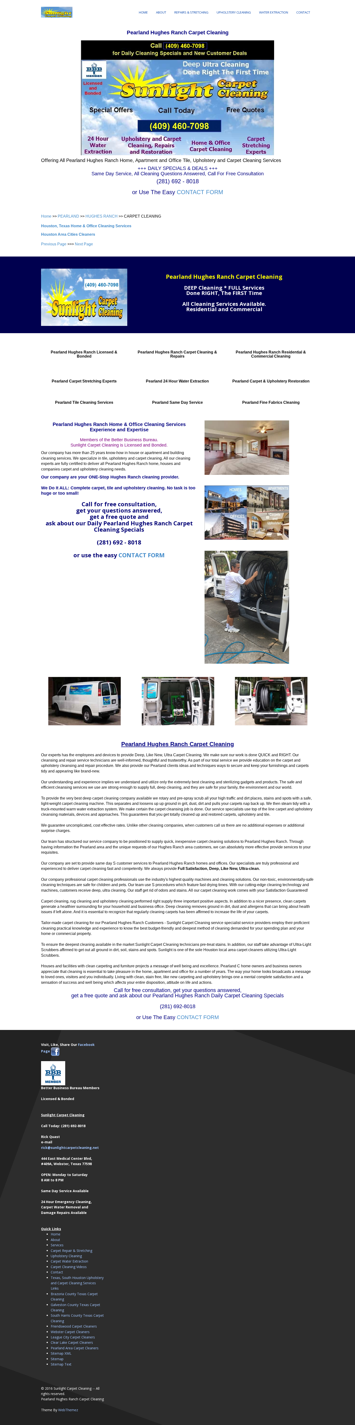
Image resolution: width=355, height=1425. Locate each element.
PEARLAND (68, 216)
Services (57, 1245)
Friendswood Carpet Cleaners (74, 1326)
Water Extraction (273, 12)
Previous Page (53, 244)
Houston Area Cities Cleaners (68, 234)
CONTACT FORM (200, 192)
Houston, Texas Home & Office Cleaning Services (86, 226)
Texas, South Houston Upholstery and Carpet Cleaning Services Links (77, 1283)
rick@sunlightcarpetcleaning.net (70, 1147)
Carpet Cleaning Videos (69, 1266)
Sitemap (57, 1359)
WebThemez (68, 1410)
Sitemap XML (61, 1353)
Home (143, 12)
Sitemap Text (61, 1364)
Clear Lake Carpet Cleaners (72, 1342)
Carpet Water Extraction (69, 1261)
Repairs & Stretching (191, 12)
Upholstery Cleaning (234, 12)
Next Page (84, 244)
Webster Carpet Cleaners (70, 1332)
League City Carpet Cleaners (73, 1337)
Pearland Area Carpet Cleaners (75, 1348)
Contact (303, 12)
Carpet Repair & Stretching (71, 1250)
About (161, 12)
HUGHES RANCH (101, 216)
